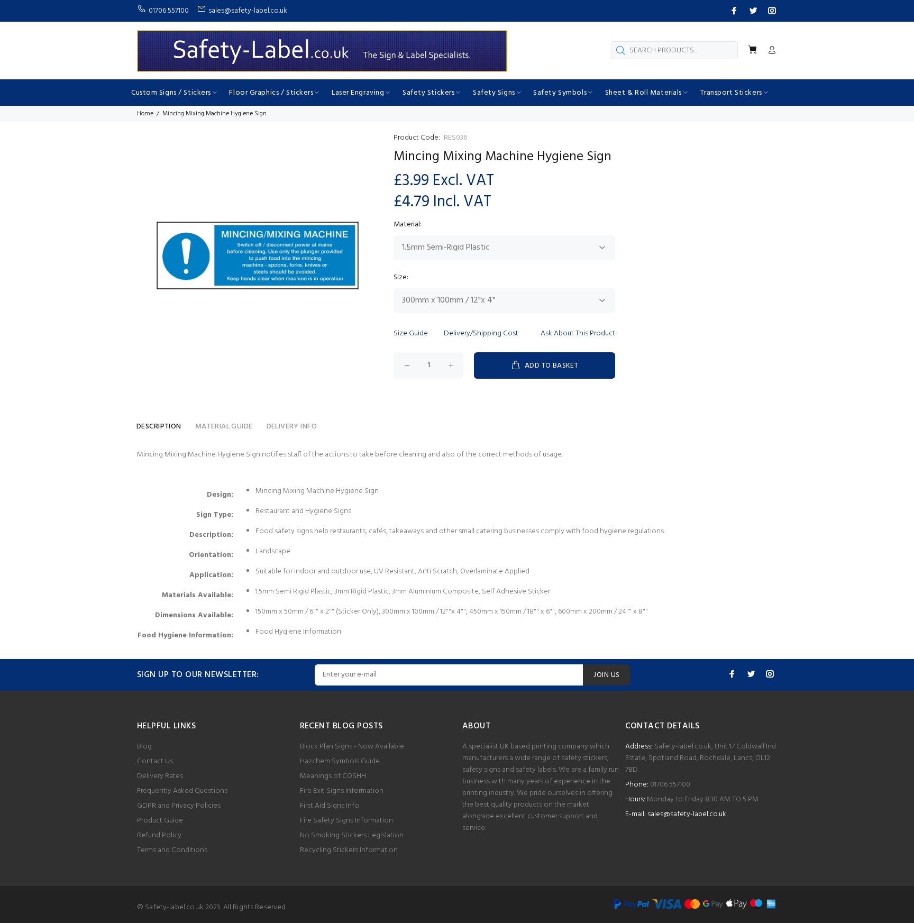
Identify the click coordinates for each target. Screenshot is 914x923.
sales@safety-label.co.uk (686, 814)
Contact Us (155, 761)
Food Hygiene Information (298, 632)
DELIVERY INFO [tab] (292, 427)
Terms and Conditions (172, 850)
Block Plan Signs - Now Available (352, 747)
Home (145, 113)
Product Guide (160, 821)
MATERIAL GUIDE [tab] (224, 427)
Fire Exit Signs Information (341, 791)
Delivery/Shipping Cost (481, 333)
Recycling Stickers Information (349, 850)
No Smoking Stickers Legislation (352, 835)
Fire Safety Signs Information (346, 821)
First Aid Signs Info (329, 806)
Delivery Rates (160, 776)
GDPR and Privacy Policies (179, 806)
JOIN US (606, 675)
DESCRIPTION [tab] (158, 427)
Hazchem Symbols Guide (340, 761)
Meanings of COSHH (333, 776)
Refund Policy (159, 835)
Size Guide (411, 333)
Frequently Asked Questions (182, 791)
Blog (144, 747)
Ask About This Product (578, 333)
